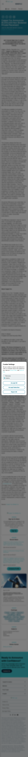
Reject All (14, 392)
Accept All (14, 383)
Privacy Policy (13, 370)
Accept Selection (14, 387)
